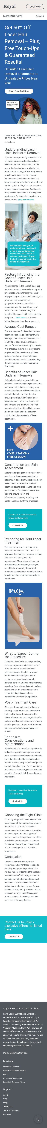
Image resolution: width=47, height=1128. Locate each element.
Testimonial (8, 1107)
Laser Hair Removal (11, 1067)
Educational (10, 142)
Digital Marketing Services (15, 1053)
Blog (5, 1099)
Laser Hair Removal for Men (14, 1071)
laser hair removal (26, 199)
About (5, 1095)
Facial (5, 1075)
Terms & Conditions (11, 1110)
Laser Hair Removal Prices (14, 1082)
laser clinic (20, 317)
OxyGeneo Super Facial (12, 1078)
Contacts (7, 1114)
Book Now (35, 7)
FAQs (5, 1103)
